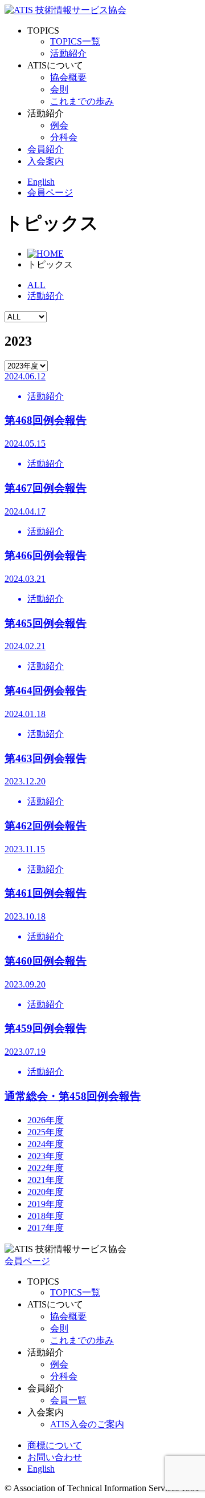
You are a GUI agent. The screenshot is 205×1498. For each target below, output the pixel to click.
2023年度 (45, 1156)
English (41, 182)
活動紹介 (68, 53)
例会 (59, 125)
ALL (36, 285)
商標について (54, 1445)
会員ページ (27, 1261)
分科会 (63, 137)
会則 (59, 89)
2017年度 (45, 1228)
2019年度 (45, 1204)
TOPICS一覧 (75, 41)
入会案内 (45, 161)
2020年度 (45, 1192)
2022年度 (45, 1168)
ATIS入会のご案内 (87, 1424)
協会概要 (68, 77)
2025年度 (45, 1132)
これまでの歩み (82, 101)
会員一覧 (68, 1400)
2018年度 (45, 1216)
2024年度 (45, 1144)
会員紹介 (45, 149)
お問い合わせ (54, 1457)
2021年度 (45, 1180)
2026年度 (45, 1120)
